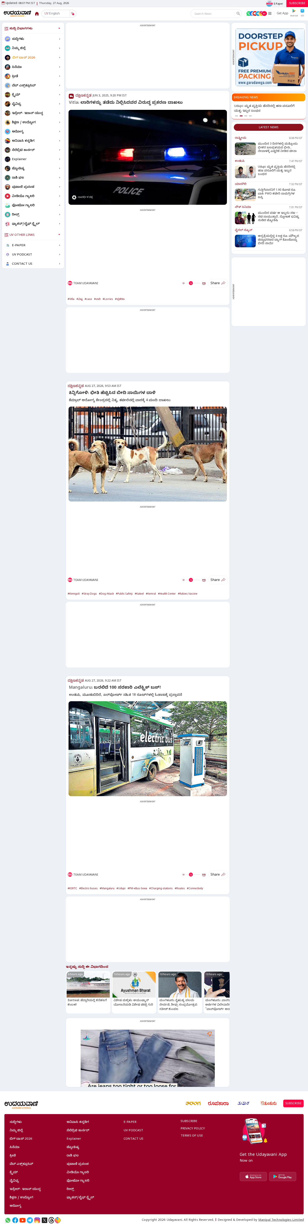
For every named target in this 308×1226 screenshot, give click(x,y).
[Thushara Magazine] (243, 1103)
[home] (17, 13)
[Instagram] (37, 1220)
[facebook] (15, 1220)
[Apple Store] (253, 1176)
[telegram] (30, 1220)
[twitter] (44, 1220)
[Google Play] (282, 1176)
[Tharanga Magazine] (193, 1103)
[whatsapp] (8, 1220)
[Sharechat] (57, 1220)
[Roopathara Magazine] (218, 1103)
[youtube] (22, 1220)
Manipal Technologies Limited (281, 1220)
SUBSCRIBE (297, 4)
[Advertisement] (148, 58)
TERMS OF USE (192, 1136)
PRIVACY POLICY (193, 1129)
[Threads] (51, 1220)
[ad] (270, 57)
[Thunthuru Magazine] (268, 1103)
